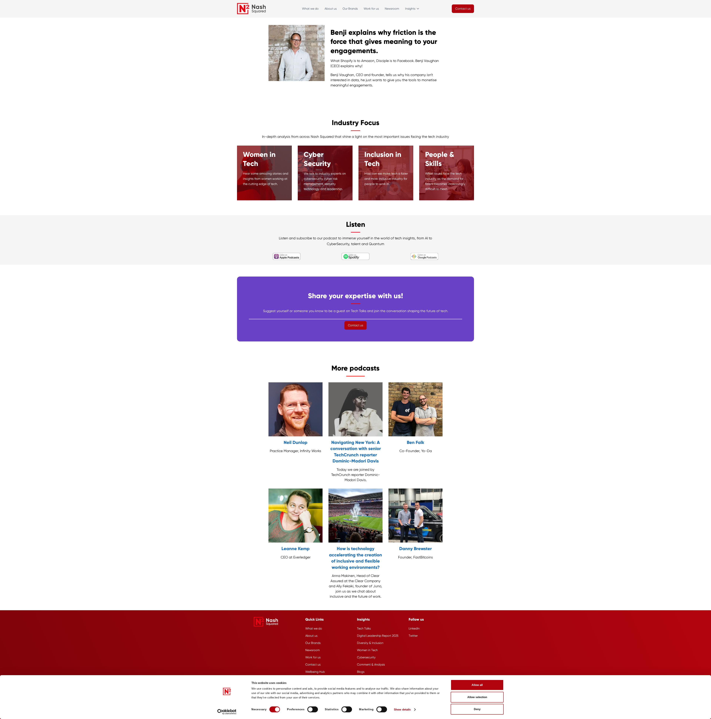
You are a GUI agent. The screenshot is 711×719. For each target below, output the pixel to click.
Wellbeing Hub (315, 671)
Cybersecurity (366, 657)
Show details (402, 709)
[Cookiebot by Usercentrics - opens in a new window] (227, 712)
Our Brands (350, 8)
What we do (310, 8)
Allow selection (477, 697)
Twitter (413, 635)
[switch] (312, 709)
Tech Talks (364, 628)
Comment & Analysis (371, 664)
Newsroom (392, 8)
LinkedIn (414, 628)
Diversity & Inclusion (370, 643)
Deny (477, 709)
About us (331, 8)
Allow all (477, 684)
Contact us (313, 664)
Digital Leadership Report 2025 (377, 635)
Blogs (360, 671)
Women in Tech (367, 650)
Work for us (371, 8)
